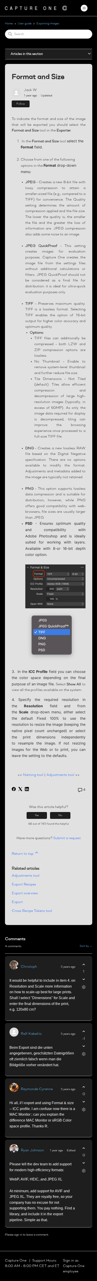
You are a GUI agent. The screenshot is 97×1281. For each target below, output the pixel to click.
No (60, 815)
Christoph (29, 967)
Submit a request (67, 838)
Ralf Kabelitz (31, 1034)
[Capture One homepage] (36, 8)
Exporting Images (48, 23)
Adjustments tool (60, 775)
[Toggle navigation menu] (84, 8)
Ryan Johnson (32, 1150)
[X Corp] (20, 789)
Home (9, 23)
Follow (20, 104)
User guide (25, 23)
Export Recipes (24, 884)
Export (17, 902)
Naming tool (33, 775)
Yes (37, 815)
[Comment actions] (84, 987)
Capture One (16, 1260)
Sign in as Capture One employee (73, 1266)
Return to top (23, 854)
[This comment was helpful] (84, 964)
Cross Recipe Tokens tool (32, 911)
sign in (18, 1234)
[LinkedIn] (27, 789)
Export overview (25, 893)
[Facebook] (14, 789)
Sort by (85, 946)
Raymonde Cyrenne (37, 1089)
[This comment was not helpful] (84, 979)
